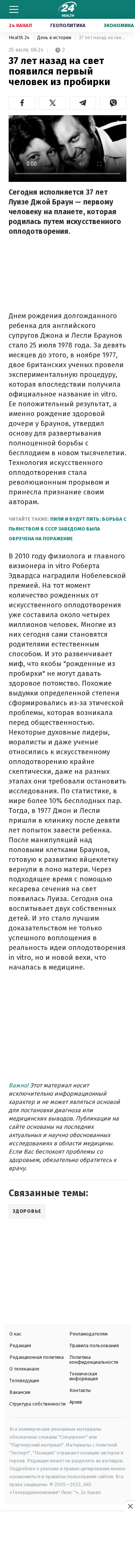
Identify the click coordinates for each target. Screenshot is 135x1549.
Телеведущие (24, 1380)
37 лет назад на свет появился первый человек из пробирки (102, 37)
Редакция (20, 1345)
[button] (22, 103)
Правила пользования (94, 1345)
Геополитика (68, 25)
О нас (15, 1334)
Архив (75, 1402)
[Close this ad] (129, 1506)
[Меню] (13, 9)
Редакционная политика (36, 1357)
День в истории (54, 37)
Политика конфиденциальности (93, 1359)
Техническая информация (83, 1376)
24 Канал (20, 25)
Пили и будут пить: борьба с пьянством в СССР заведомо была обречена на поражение (67, 528)
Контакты (80, 1390)
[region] (68, 1531)
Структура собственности (37, 1404)
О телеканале (24, 1369)
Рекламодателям (88, 1334)
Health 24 (20, 37)
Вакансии (19, 1392)
